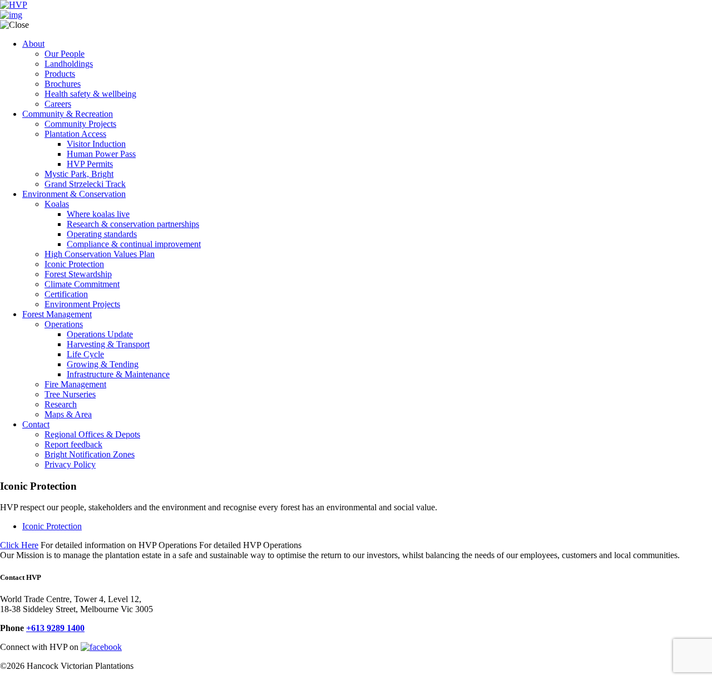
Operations (63, 324)
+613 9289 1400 (55, 628)
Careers (57, 104)
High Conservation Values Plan (99, 254)
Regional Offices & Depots (92, 434)
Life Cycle (85, 354)
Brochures (62, 83)
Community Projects (80, 124)
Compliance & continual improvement (134, 244)
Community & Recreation (67, 114)
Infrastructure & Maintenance (118, 374)
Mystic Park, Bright (78, 174)
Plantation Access (75, 134)
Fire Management (75, 384)
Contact (36, 424)
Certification (66, 294)
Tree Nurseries (70, 394)
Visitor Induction (96, 144)
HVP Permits (90, 164)
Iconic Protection (74, 264)
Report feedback (73, 444)
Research (60, 404)
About (33, 43)
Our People (64, 53)
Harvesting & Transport (108, 344)
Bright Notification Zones (89, 454)
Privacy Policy (70, 464)
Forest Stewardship (78, 274)
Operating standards (102, 234)
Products (59, 73)
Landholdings (68, 63)
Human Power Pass (101, 154)
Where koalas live (98, 214)
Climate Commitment (82, 284)
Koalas (56, 204)
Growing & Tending (103, 364)
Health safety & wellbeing (90, 93)
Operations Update (100, 334)
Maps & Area (68, 414)
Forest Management (57, 314)
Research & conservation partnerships (133, 224)
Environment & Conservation (74, 194)
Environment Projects (82, 304)
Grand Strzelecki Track (85, 184)
